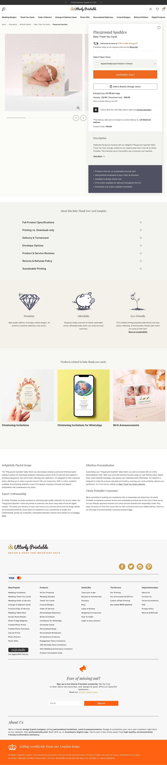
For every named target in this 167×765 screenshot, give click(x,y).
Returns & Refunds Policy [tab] (37, 260)
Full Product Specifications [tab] (38, 222)
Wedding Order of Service (19, 601)
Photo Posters (14, 637)
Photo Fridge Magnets (18, 621)
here (130, 510)
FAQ (143, 605)
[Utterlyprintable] (83, 9)
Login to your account (90, 621)
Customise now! (125, 74)
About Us (146, 593)
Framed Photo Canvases (18, 629)
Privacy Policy (148, 609)
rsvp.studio (18, 650)
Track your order (88, 593)
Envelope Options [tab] (32, 245)
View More (97, 156)
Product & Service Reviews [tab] (38, 253)
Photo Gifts (13, 641)
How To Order (87, 617)
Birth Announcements (126, 425)
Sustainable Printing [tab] (34, 268)
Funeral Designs (47, 605)
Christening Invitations (15, 425)
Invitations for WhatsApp (51, 621)
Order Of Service (47, 609)
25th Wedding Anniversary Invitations (56, 649)
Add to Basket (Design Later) (127, 86)
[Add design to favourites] (159, 28)
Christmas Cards (47, 625)
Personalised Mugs (48, 629)
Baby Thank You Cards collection (132, 484)
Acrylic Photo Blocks (17, 617)
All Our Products (47, 593)
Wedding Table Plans (17, 613)
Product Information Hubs (51, 653)
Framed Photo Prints (17, 625)
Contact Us (147, 597)
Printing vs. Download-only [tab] (38, 230)
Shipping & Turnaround (91, 613)
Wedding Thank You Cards (19, 597)
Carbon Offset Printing (120, 601)
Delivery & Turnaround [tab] (35, 237)
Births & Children (25, 24)
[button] (76, 118)
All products (13, 24)
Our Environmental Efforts (121, 597)
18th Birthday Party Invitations (53, 645)
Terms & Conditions (150, 601)
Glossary (85, 601)
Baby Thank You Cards (42, 24)
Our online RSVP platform (121, 605)
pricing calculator (144, 110)
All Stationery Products (50, 637)
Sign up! (101, 703)
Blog (83, 605)
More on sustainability (138, 332)
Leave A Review (88, 609)
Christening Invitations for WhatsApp (79, 425)
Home (4, 24)
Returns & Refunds (150, 613)
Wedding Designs (47, 597)
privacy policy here (88, 692)
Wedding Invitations (17, 593)
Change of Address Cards (19, 605)
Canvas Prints (14, 633)
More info (134, 47)
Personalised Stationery (50, 613)
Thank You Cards (47, 601)
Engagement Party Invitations (53, 641)
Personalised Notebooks (50, 633)
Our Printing (115, 593)
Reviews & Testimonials (91, 597)
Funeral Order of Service (19, 609)
